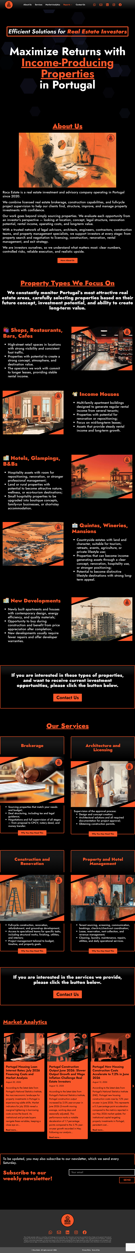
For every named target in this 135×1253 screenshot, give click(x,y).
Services (38, 4)
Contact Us (80, 4)
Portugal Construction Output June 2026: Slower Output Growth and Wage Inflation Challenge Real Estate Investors (67, 1074)
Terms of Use (96, 1250)
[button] (133, 1086)
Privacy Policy (86, 1250)
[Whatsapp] (94, 5)
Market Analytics (52, 4)
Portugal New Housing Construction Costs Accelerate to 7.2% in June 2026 (111, 1072)
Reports (66, 4)
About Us (27, 4)
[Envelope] (101, 5)
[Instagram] (114, 5)
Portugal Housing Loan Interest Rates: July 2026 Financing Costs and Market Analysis (23, 1072)
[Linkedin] (107, 5)
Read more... (12, 1129)
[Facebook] (120, 5)
